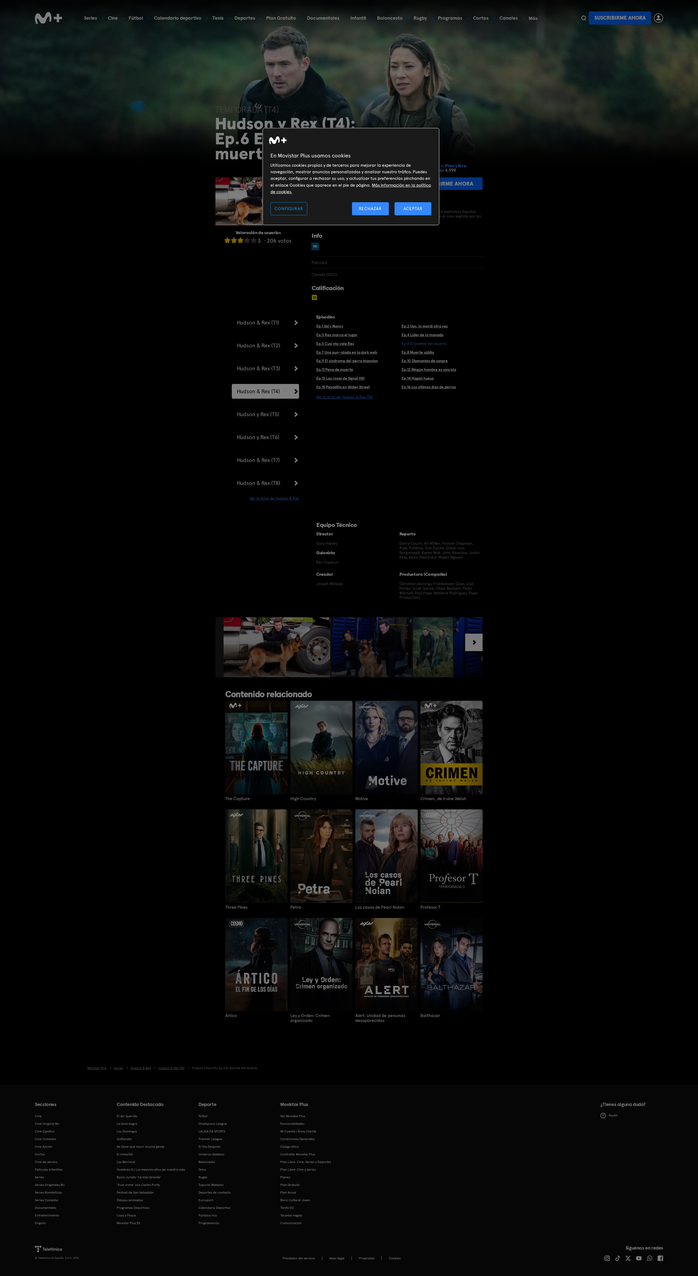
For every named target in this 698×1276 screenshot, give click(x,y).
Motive (361, 798)
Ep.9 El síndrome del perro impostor (347, 361)
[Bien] (247, 240)
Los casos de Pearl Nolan (379, 907)
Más (533, 18)
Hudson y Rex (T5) (258, 414)
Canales (509, 18)
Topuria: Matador (211, 1185)
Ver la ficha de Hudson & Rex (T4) (344, 397)
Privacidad (366, 1258)
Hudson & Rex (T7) (258, 460)
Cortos (481, 18)
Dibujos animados (130, 1200)
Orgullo (40, 1223)
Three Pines (236, 907)
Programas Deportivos (133, 1208)
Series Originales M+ (50, 1185)
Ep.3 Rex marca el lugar (336, 335)
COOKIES (395, 1258)
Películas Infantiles (48, 1169)
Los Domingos (127, 1131)
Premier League (210, 1139)
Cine (113, 18)
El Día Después (209, 1147)
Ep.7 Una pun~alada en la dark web (346, 352)
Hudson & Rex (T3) (258, 368)
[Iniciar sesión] (658, 18)
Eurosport (205, 1200)
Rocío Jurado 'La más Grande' (139, 1177)
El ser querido (127, 1116)
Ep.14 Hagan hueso (418, 378)
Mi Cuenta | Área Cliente (298, 1131)
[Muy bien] (254, 240)
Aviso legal (336, 1258)
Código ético (289, 1147)
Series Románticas (48, 1192)
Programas (450, 18)
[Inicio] (48, 18)
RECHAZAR (370, 208)
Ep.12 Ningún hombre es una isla (429, 369)
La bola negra (127, 1124)
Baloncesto (390, 18)
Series (90, 18)
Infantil (358, 18)
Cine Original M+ (47, 1124)
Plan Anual (288, 1192)
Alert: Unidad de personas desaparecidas (380, 1018)
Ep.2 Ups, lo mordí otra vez (425, 326)
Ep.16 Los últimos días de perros (429, 387)
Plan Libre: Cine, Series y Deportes (305, 1162)
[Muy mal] (227, 240)
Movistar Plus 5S (128, 1223)
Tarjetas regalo (291, 1215)
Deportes (244, 18)
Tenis (218, 18)
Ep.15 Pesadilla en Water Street (343, 387)
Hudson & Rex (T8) (258, 483)
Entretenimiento (47, 1215)
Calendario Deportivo (214, 1208)
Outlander (124, 1139)
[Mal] (234, 240)
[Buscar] (583, 18)
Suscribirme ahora (620, 18)
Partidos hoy (207, 1215)
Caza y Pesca (126, 1215)
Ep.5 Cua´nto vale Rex (335, 343)
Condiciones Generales (297, 1139)
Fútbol (136, 18)
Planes (285, 1177)
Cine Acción (43, 1147)
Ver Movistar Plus (292, 1116)
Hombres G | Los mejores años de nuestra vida (151, 1169)
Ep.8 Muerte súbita (418, 352)
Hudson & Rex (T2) (258, 345)
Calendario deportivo (177, 18)
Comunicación (291, 1223)
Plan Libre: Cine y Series (298, 1169)
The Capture (237, 798)
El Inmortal (125, 1154)
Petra (295, 907)
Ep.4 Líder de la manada (422, 335)
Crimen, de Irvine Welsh (443, 798)
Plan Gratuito (281, 18)
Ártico (231, 1015)
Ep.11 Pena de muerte (334, 369)
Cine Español (44, 1131)
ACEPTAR (413, 208)
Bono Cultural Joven (295, 1200)
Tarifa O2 (287, 1208)
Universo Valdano (211, 1154)
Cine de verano (46, 1162)
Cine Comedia (45, 1139)
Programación (208, 1223)
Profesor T (430, 907)
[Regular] (240, 240)
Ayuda (613, 1115)
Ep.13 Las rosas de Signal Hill (340, 378)
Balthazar (430, 1015)
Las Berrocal (126, 1162)
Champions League (212, 1124)
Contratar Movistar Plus (297, 1154)
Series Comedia (46, 1200)
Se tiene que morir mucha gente (140, 1147)
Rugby (420, 18)
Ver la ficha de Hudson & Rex (274, 498)
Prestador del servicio (299, 1258)
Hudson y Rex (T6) (258, 437)
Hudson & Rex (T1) (258, 322)
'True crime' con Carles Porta (138, 1185)
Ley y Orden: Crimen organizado (310, 1018)
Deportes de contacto (214, 1192)
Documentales (323, 18)
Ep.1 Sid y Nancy (329, 326)
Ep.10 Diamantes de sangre (425, 361)
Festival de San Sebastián (135, 1192)
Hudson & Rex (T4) (258, 391)
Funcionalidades (292, 1124)
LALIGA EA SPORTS (211, 1131)
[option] (278, 647)
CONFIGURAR (289, 208)
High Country (303, 798)
